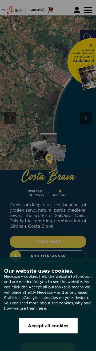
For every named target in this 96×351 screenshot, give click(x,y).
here (42, 308)
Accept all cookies (48, 325)
